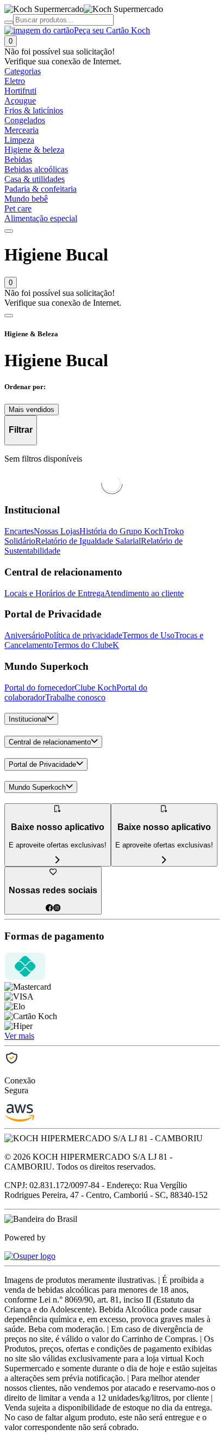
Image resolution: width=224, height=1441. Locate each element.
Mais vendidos (31, 409)
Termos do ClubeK (86, 645)
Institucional (28, 719)
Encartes (19, 531)
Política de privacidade (83, 635)
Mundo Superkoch (37, 787)
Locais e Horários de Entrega (54, 593)
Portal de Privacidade (42, 765)
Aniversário (24, 635)
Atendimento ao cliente (144, 593)
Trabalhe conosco (75, 697)
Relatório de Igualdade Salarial (88, 541)
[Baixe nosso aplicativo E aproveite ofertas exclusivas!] (164, 860)
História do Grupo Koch (121, 531)
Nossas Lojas (56, 531)
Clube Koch (95, 687)
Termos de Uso (148, 635)
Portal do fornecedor (39, 687)
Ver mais (19, 1035)
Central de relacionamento (50, 742)
